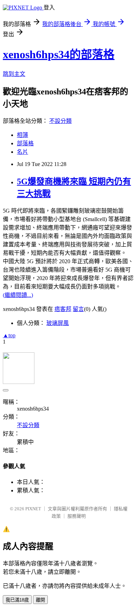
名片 (22, 152)
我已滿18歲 (17, 600)
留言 (78, 309)
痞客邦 (62, 309)
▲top (9, 335)
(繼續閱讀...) (18, 295)
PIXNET (33, 508)
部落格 (25, 143)
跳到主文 (14, 74)
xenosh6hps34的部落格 (59, 54)
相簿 (22, 135)
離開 (40, 600)
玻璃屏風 (57, 323)
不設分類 (60, 121)
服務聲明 (76, 516)
